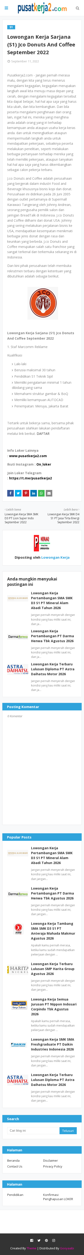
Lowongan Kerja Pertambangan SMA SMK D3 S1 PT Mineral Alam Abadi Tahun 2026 (52, 855)
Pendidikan (15, 1195)
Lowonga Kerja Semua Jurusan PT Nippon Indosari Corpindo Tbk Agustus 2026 (54, 1006)
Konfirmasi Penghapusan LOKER (58, 1197)
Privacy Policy (52, 1166)
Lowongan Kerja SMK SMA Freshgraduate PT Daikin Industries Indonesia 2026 (52, 1044)
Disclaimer (50, 1160)
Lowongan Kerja (55, 557)
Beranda (13, 1160)
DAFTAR (43, 433)
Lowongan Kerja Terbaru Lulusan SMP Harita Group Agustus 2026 (52, 969)
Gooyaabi (67, 1248)
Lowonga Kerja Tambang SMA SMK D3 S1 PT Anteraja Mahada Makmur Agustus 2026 (53, 930)
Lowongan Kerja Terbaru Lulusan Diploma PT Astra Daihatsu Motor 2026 (52, 669)
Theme (31, 1248)
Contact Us (14, 1166)
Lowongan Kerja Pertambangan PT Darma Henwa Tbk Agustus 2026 (52, 636)
